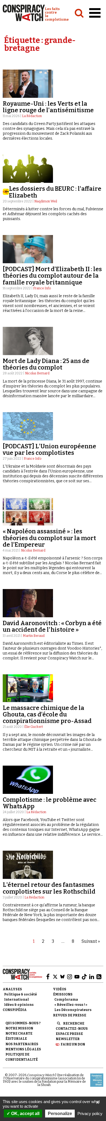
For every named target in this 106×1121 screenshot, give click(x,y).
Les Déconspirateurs (73, 1010)
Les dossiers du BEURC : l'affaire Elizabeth (55, 192)
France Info (42, 288)
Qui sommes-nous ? (22, 1023)
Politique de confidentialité (21, 1057)
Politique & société (20, 994)
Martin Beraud (34, 636)
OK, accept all (24, 1113)
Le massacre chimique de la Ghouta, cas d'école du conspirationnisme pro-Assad (47, 714)
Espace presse (69, 1034)
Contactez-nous (72, 1029)
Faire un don (73, 1044)
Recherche (73, 1023)
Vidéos (59, 989)
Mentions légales (23, 1049)
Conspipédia (15, 1010)
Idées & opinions (19, 1005)
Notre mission (19, 1028)
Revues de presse (69, 1015)
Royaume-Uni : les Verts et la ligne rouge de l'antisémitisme (48, 107)
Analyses (12, 989)
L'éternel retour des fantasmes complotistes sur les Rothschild (49, 888)
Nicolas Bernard (37, 373)
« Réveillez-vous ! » (70, 1005)
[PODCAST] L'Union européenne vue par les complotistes (49, 449)
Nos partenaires (21, 1044)
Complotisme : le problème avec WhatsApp (49, 803)
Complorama (66, 999)
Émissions (63, 994)
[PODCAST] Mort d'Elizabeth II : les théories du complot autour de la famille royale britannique (52, 275)
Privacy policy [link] (89, 1113)
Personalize (60, 1113)
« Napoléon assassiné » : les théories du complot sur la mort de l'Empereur (49, 538)
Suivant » (91, 941)
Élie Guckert (33, 727)
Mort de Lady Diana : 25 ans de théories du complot (46, 364)
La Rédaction (32, 116)
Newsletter (68, 1039)
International (16, 999)
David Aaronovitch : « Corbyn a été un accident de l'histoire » (52, 626)
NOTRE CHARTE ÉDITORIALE (18, 1036)
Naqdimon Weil (45, 201)
